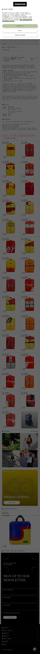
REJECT (20, 30)
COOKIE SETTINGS (20, 35)
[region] (20, 19)
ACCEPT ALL (20, 26)
